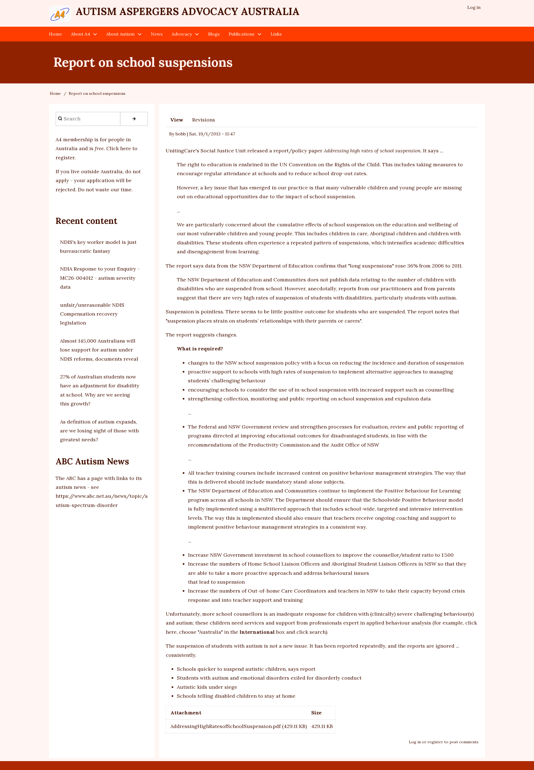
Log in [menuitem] (474, 7)
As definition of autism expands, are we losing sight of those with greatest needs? (99, 431)
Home (55, 93)
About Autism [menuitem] (120, 34)
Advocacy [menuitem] (182, 34)
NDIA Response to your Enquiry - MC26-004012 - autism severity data (100, 278)
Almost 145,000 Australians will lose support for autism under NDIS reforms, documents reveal (99, 350)
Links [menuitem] (276, 34)
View (176, 120)
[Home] (60, 14)
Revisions (203, 120)
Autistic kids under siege (207, 687)
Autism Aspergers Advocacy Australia (188, 11)
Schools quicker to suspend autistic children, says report (246, 669)
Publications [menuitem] (241, 34)
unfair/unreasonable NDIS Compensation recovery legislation (92, 314)
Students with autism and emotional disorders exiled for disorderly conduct (269, 678)
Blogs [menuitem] (214, 34)
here (171, 632)
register (435, 741)
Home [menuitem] (55, 34)
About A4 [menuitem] (80, 34)
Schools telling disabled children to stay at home (236, 696)
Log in (415, 741)
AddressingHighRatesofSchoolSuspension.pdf (225, 726)
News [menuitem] (157, 34)
